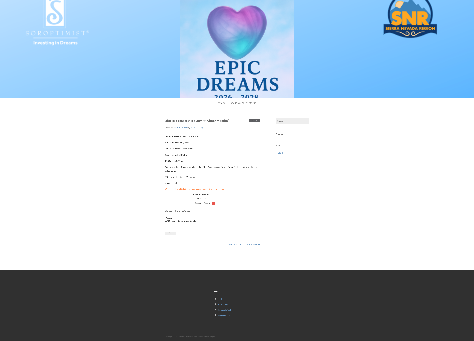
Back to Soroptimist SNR (243, 103)
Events (221, 103)
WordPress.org (224, 316)
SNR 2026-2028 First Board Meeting (244, 245)
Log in (280, 153)
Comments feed (224, 310)
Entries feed (223, 305)
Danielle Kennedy (196, 128)
